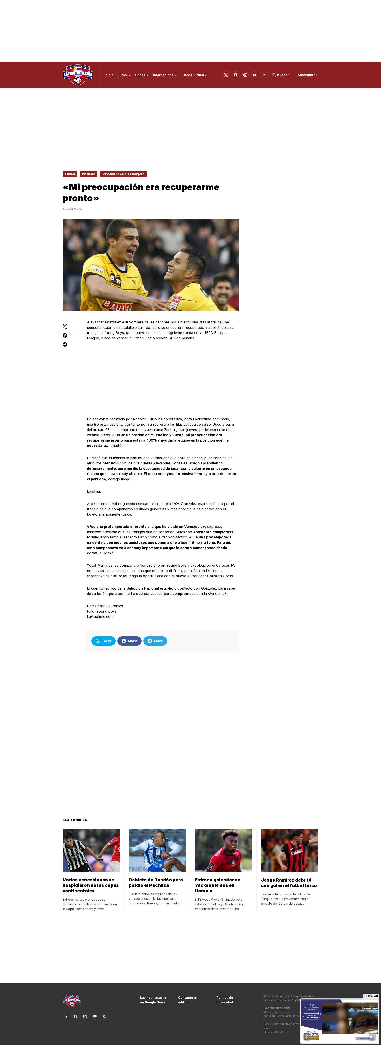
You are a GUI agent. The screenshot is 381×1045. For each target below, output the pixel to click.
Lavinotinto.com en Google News (152, 1000)
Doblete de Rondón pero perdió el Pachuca (156, 882)
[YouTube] (254, 75)
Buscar (283, 75)
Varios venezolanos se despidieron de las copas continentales (91, 885)
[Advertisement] (190, 31)
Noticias (88, 174)
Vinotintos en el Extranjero (123, 174)
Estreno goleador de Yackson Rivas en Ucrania (218, 885)
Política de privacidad (224, 1000)
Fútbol (70, 174)
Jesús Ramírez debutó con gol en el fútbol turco (289, 882)
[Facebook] (235, 75)
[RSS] (264, 75)
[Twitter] (226, 75)
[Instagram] (245, 75)
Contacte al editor (187, 1000)
